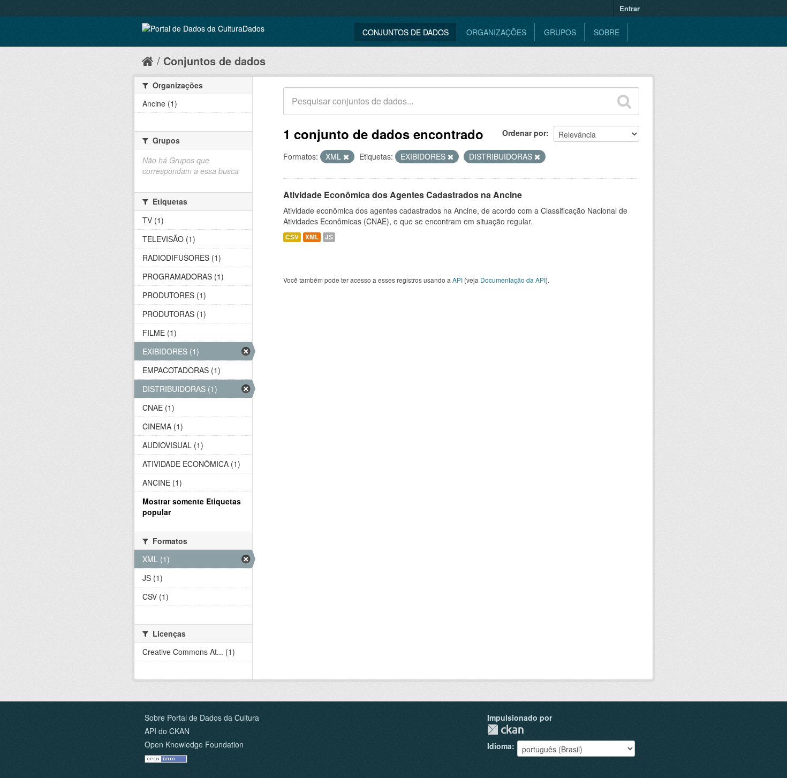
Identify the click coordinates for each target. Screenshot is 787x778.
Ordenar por (524, 132)
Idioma (499, 746)
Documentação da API (513, 279)
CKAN (505, 729)
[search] (624, 101)
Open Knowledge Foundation (194, 744)
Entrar (629, 8)
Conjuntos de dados (405, 32)
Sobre (606, 32)
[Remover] (346, 157)
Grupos (560, 32)
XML (312, 236)
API (457, 279)
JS (329, 236)
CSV (292, 236)
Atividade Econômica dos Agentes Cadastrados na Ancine (402, 194)
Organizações (496, 32)
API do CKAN (167, 731)
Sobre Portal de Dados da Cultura (202, 717)
